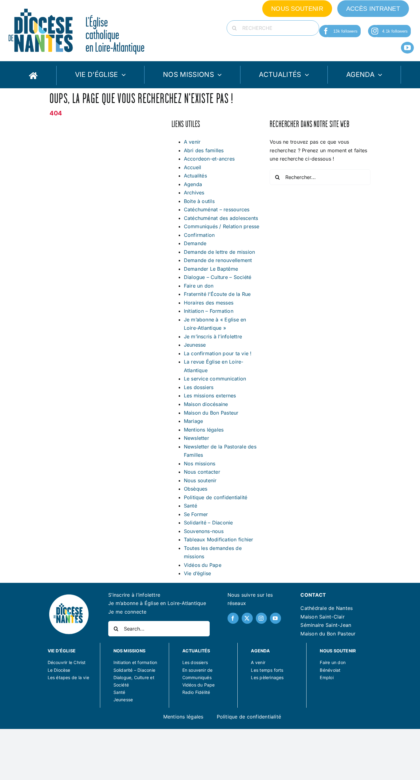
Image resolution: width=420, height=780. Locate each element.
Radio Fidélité (196, 692)
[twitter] (247, 618)
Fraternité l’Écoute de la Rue (217, 294)
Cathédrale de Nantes (326, 608)
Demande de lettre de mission (219, 252)
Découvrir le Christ (67, 662)
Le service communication (215, 379)
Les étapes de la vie (68, 677)
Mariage (193, 421)
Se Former (196, 514)
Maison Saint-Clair (322, 617)
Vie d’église (197, 573)
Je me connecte (127, 612)
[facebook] (326, 31)
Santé (190, 506)
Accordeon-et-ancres (209, 159)
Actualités (195, 176)
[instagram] (375, 31)
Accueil (192, 167)
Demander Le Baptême (211, 269)
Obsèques (196, 489)
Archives (194, 192)
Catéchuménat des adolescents (221, 218)
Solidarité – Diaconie (208, 522)
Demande (195, 243)
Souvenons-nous (204, 531)
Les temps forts (267, 670)
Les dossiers (199, 387)
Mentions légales (204, 430)
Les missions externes (210, 395)
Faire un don (199, 286)
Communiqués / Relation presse (222, 226)
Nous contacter (202, 472)
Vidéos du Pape (202, 565)
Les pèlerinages (267, 677)
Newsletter (196, 438)
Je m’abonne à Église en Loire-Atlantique (157, 603)
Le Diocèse (59, 670)
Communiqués (197, 677)
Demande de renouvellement (218, 260)
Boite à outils (199, 201)
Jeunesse (195, 345)
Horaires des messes (209, 303)
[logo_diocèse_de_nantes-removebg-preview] (69, 596)
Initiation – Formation (208, 311)
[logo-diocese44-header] (77, 7)
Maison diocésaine (206, 404)
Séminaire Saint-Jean (325, 625)
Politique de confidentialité (216, 497)
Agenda (193, 184)
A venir (192, 142)
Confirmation (199, 235)
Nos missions (200, 463)
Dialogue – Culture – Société (218, 277)
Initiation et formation (135, 662)
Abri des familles (204, 150)
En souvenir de (197, 670)
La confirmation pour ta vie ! (218, 353)
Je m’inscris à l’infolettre (213, 336)
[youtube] (407, 48)
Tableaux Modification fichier (218, 539)
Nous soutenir (200, 480)
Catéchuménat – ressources (217, 209)
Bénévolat (330, 670)
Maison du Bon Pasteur (211, 413)
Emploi (326, 677)
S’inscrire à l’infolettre (134, 595)
